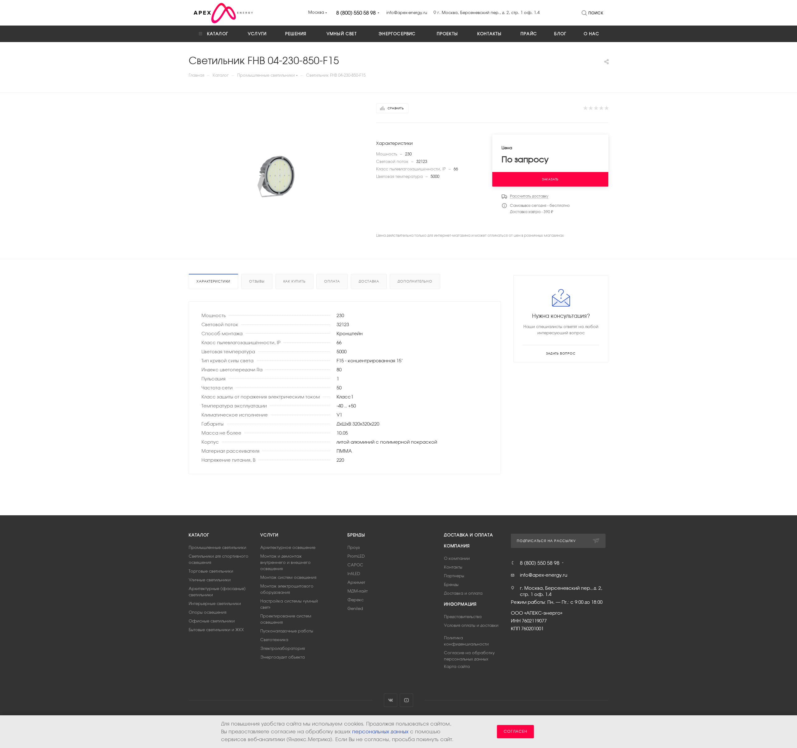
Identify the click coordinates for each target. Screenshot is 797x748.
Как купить (294, 281)
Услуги (269, 535)
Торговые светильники (211, 571)
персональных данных (380, 732)
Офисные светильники (212, 621)
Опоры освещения (207, 612)
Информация (460, 604)
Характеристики (213, 281)
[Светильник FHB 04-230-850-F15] (277, 181)
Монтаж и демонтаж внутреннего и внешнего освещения (285, 562)
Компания (456, 546)
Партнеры (454, 576)
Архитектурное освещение (287, 547)
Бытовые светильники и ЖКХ (216, 629)
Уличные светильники (210, 580)
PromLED (356, 556)
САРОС (355, 565)
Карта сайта (457, 666)
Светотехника (274, 639)
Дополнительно (415, 281)
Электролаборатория (282, 648)
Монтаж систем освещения (288, 577)
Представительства (463, 616)
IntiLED (353, 573)
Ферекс (355, 600)
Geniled (355, 608)
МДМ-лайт (357, 591)
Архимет (356, 582)
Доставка (369, 281)
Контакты (453, 567)
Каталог (199, 535)
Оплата (332, 281)
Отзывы (257, 281)
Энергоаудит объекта (282, 657)
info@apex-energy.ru (543, 575)
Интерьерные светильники (215, 603)
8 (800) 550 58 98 (356, 13)
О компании (457, 558)
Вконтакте (390, 700)
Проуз (353, 547)
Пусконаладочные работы (286, 631)
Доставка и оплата (468, 535)
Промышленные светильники (217, 547)
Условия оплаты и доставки (471, 625)
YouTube (406, 700)
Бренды (356, 535)
